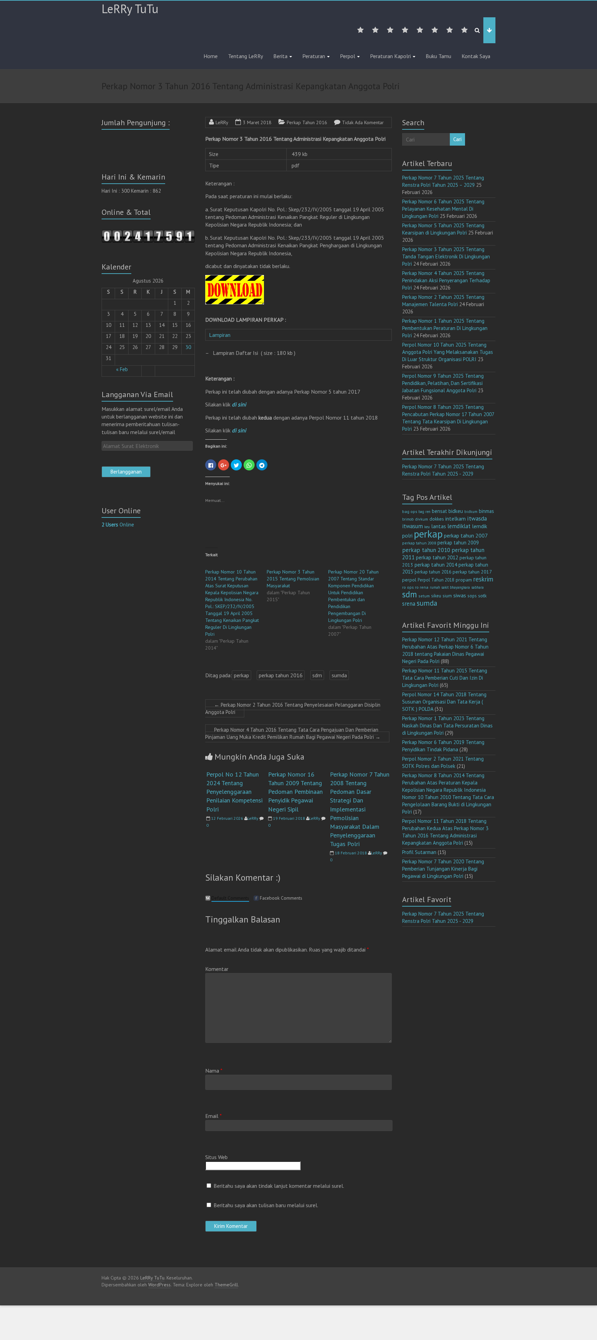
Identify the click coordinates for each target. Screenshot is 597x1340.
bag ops (409, 511)
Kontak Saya (476, 56)
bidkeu (455, 511)
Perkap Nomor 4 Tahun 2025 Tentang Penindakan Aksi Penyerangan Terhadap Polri (446, 280)
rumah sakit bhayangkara (450, 587)
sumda (339, 675)
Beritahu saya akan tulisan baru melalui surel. (266, 1205)
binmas (486, 511)
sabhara (477, 587)
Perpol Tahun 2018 (436, 580)
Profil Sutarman (419, 852)
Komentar (216, 968)
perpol (409, 580)
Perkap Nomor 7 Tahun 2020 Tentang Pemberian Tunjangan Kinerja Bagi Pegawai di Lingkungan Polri (443, 868)
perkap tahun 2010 (426, 550)
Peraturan (313, 56)
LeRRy (222, 122)
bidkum (470, 511)
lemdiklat (459, 526)
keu (427, 526)
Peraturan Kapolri (390, 56)
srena (408, 603)
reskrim (483, 579)
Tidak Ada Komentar (363, 122)
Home (210, 56)
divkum (421, 519)
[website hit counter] (148, 233)
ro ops (408, 587)
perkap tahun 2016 (281, 675)
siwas (459, 595)
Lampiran (220, 334)
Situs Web (216, 1157)
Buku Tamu (438, 56)
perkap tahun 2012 (437, 557)
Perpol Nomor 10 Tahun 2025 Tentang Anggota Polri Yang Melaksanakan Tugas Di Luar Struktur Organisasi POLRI (447, 351)
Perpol (347, 56)
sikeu (436, 596)
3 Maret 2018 (257, 122)
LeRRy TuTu (130, 8)
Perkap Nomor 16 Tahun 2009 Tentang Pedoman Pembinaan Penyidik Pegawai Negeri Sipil (295, 791)
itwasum (412, 526)
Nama (213, 1070)
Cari (457, 139)
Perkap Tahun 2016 (307, 122)
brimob (408, 519)
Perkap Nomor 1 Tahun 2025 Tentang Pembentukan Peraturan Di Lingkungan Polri (444, 328)
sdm (317, 675)
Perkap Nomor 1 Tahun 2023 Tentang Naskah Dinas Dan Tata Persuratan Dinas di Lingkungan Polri (447, 725)
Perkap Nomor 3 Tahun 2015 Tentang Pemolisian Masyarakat (293, 579)
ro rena (421, 587)
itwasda (477, 518)
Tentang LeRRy (245, 56)
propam (464, 580)
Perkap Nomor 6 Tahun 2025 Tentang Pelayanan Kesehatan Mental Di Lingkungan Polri (443, 208)
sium (447, 596)
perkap (241, 675)
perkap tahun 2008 (419, 542)
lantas (438, 526)
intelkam (455, 518)
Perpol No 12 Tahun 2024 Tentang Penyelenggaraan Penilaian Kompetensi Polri (234, 791)
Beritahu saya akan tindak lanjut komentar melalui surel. (279, 1185)
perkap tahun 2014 (436, 564)
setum (424, 595)
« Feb (122, 369)
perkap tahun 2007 (466, 535)
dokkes (436, 519)
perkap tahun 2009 (458, 542)
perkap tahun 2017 (472, 572)
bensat (439, 511)
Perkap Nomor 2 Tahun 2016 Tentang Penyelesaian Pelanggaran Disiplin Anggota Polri (292, 708)
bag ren (424, 511)
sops (472, 596)
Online (118, 524)
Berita (280, 56)
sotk (482, 595)
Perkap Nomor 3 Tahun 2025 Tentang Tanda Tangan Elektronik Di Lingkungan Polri (446, 256)
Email (213, 1115)
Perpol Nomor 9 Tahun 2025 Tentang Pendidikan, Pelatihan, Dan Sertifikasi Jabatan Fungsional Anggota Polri (443, 383)
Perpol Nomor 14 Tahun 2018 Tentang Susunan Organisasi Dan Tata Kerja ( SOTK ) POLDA (444, 701)
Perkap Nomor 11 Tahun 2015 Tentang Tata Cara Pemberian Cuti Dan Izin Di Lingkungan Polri (444, 677)
